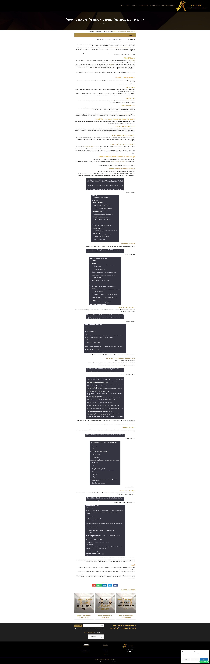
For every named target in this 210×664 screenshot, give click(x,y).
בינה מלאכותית (100, 23)
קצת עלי (128, 5)
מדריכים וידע (134, 5)
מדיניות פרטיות (107, 659)
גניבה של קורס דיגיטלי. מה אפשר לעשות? (105, 616)
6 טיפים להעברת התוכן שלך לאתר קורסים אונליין (84, 616)
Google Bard (111, 64)
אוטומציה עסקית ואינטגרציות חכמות (168, 5)
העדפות (186, 659)
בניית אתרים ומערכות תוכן (154, 5)
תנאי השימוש (92, 632)
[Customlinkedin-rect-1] (129, 651)
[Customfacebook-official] (130, 651)
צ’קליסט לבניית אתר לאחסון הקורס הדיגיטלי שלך (126, 616)
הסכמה (204, 659)
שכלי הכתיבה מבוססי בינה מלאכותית (124, 114)
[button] (182, 651)
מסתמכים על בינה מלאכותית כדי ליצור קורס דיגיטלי (120, 47)
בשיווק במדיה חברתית (89, 146)
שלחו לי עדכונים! (78, 625)
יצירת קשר (122, 5)
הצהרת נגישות (97, 659)
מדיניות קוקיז (102, 659)
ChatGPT (133, 60)
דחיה (195, 659)
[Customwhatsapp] (127, 651)
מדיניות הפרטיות (87, 632)
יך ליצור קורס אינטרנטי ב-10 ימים (118, 161)
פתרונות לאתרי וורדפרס (143, 5)
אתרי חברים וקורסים (107, 23)
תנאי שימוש (113, 659)
